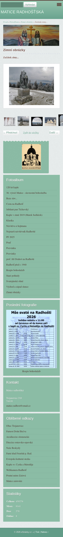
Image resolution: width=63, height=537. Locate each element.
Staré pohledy (13, 275)
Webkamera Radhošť (16, 470)
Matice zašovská (14, 481)
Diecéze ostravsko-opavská (19, 442)
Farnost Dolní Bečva (16, 431)
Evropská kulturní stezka (18, 458)
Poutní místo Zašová (16, 475)
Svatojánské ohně (14, 281)
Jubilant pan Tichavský (17, 209)
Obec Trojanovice (14, 425)
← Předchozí (10, 132)
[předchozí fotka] (8, 86)
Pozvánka (11, 248)
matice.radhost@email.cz (18, 405)
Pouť (8, 242)
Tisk (37, 532)
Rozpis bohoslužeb (15, 270)
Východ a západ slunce (17, 286)
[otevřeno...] (9, 126)
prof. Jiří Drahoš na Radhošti (20, 259)
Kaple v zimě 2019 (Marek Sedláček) (24, 214)
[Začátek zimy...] (23, 126)
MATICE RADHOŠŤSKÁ (22, 12)
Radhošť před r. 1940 (16, 264)
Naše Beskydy (13, 447)
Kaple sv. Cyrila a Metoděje (19, 464)
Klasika (10, 220)
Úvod (5, 22)
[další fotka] (54, 86)
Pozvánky (11, 253)
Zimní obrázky (27, 22)
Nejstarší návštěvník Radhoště (20, 231)
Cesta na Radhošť (14, 203)
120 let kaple (12, 187)
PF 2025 (10, 237)
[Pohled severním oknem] (36, 126)
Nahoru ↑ (45, 532)
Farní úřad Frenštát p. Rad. (19, 453)
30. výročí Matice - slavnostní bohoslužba (26, 192)
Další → (53, 132)
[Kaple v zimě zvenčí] (50, 126)
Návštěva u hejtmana (16, 225)
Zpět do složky (31, 133)
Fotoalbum (14, 22)
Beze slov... (11, 198)
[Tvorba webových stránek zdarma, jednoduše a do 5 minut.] (33, 532)
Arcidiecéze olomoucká (17, 436)
